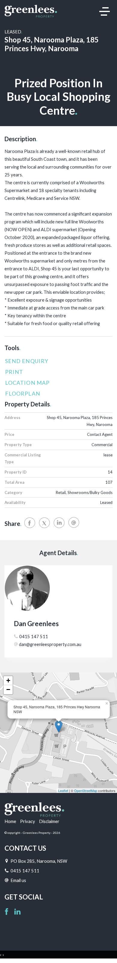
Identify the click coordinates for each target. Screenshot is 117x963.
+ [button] (8, 680)
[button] (57, 372)
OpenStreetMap (85, 790)
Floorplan (22, 393)
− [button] (8, 689)
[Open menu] (104, 11)
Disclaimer (49, 821)
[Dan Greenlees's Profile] (58, 588)
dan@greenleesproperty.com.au (50, 644)
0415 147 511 (33, 636)
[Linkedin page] (17, 912)
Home (10, 821)
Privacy (27, 821)
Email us (18, 880)
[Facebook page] (7, 912)
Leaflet (63, 790)
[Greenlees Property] (30, 11)
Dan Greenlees (36, 624)
